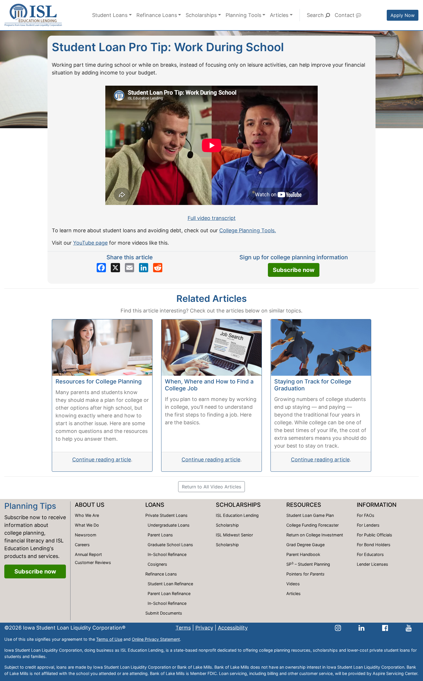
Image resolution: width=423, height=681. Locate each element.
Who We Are (87, 515)
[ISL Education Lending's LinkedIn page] (361, 628)
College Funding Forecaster (312, 525)
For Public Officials (374, 534)
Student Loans (109, 15)
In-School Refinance (167, 554)
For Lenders (368, 525)
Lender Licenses (372, 564)
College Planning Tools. (247, 230)
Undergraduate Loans (169, 525)
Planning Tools (243, 15)
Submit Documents (163, 613)
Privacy (204, 628)
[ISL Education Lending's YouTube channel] (409, 628)
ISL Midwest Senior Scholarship (234, 539)
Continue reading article (101, 459)
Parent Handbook (303, 554)
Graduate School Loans (170, 544)
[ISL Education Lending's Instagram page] (338, 628)
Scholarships (201, 15)
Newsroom (85, 534)
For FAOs (365, 515)
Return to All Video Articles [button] (211, 487)
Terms (183, 628)
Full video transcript (212, 218)
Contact (345, 15)
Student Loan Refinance (170, 583)
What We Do (87, 525)
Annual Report (88, 554)
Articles (279, 15)
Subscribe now (294, 269)
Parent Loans (160, 534)
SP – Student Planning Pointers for (308, 568)
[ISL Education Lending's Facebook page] (385, 628)
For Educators (370, 554)
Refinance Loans (156, 15)
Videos (293, 583)
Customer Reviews (93, 562)
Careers (82, 544)
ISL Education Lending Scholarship (237, 520)
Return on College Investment (314, 534)
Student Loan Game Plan (310, 515)
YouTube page (90, 243)
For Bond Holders (373, 544)
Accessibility (233, 628)
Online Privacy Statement (156, 639)
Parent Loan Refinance (169, 593)
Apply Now (402, 15)
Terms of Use (109, 639)
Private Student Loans (166, 515)
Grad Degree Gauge (305, 544)
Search (316, 15)
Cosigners (157, 564)
